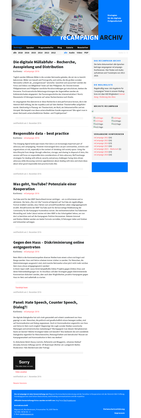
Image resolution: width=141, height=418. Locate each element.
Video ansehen (21, 372)
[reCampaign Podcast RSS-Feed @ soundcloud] (124, 167)
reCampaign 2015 (101, 146)
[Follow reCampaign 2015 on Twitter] (95, 167)
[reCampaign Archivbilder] (55, 18)
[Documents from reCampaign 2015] (118, 167)
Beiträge (18, 47)
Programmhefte (45, 47)
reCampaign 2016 (31, 71)
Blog (60, 47)
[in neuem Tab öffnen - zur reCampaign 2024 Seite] (93, 111)
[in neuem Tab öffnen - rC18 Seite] (98, 117)
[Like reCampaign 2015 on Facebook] (101, 167)
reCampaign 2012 (101, 137)
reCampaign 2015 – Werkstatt (106, 149)
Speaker (30, 47)
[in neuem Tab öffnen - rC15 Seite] (98, 121)
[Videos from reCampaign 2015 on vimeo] (113, 167)
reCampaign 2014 (101, 143)
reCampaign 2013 (101, 140)
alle (14, 53)
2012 (53, 53)
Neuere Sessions (20, 383)
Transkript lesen (21, 287)
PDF (86, 53)
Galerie (69, 47)
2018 (20, 53)
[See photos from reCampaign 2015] (107, 167)
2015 (33, 53)
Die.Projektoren (70, 400)
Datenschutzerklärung (114, 409)
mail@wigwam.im (26, 414)
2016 (27, 53)
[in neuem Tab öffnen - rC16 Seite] (116, 117)
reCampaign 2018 (101, 154)
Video (79, 53)
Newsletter (83, 47)
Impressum (119, 413)
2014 (40, 53)
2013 (47, 53)
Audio (72, 53)
